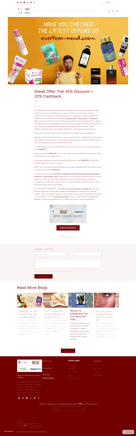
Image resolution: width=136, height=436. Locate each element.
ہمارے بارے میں (73, 365)
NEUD (75, 118)
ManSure (94, 118)
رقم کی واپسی (98, 368)
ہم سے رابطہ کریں (73, 378)
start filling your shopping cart (80, 189)
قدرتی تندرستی (47, 371)
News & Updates (48, 378)
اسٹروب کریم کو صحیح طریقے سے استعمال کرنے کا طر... (105, 315)
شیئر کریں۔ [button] (39, 105)
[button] (38, 11)
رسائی (70, 374)
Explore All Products (68, 228)
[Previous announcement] (48, 2)
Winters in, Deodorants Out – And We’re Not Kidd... (80, 315)
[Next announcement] (88, 2)
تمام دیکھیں (68, 351)
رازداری (96, 371)
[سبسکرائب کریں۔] (82, 409)
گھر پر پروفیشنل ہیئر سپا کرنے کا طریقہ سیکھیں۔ (28, 313)
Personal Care (47, 368)
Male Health (47, 374)
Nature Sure (82, 118)
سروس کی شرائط (98, 374)
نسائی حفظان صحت (48, 365)
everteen (68, 118)
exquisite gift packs (61, 197)
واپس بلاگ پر (69, 237)
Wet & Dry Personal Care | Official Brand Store (34, 431)
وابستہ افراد (72, 371)
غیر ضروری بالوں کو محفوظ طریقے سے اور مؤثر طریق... (55, 313)
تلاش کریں (71, 368)
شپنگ (95, 365)
